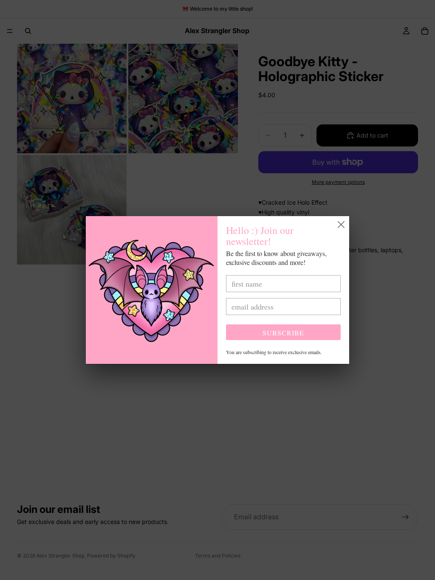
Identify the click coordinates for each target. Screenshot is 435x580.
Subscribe (283, 332)
